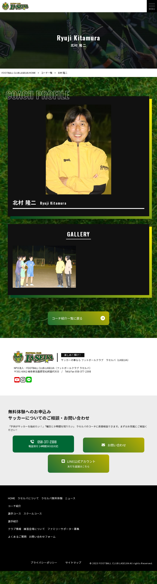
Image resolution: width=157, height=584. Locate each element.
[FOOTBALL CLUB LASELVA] (15, 5)
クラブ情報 (14, 529)
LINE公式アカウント (81, 463)
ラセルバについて (28, 498)
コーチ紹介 (14, 506)
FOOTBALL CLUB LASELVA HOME (19, 72)
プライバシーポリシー (44, 562)
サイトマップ (73, 562)
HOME (11, 498)
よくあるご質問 (17, 536)
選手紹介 (13, 521)
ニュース (70, 498)
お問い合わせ (117, 445)
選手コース (14, 513)
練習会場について (34, 529)
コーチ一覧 (46, 72)
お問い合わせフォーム (42, 536)
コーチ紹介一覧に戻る (67, 318)
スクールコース (33, 513)
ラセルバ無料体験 (52, 498)
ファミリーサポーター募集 (63, 529)
